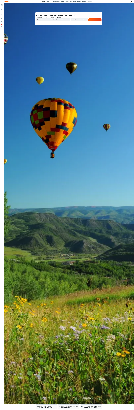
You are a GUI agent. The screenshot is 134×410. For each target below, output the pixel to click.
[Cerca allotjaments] (1, 7)
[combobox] (39, 17)
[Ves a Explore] (1, 14)
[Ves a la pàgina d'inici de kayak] (7, 1)
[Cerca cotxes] (1, 9)
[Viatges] (1, 22)
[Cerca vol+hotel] (1, 11)
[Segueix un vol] (1, 16)
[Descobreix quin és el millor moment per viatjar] (1, 19)
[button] (2, 1)
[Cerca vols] (1, 5)
